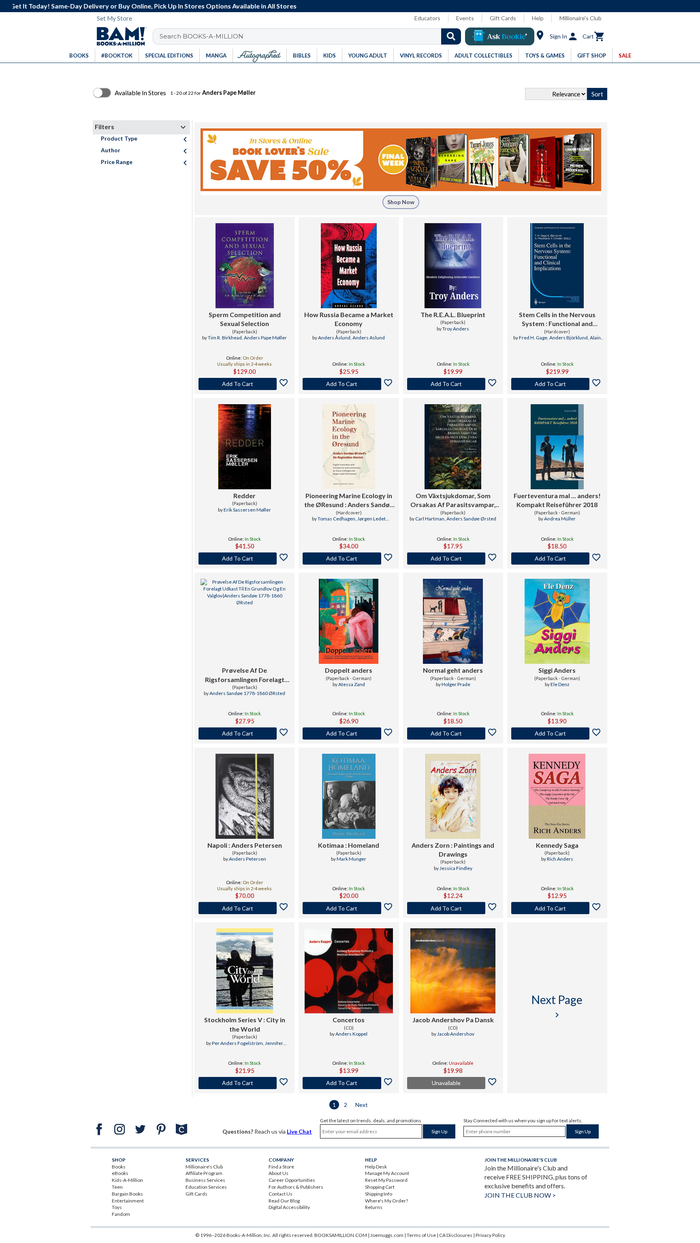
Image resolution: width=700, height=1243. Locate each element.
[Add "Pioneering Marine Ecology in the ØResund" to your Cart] (349, 558)
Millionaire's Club (580, 18)
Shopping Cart (380, 1187)
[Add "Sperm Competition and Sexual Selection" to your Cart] (244, 384)
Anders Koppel (351, 1034)
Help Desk (376, 1167)
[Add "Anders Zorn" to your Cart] (453, 908)
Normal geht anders (453, 670)
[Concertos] (349, 970)
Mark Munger (351, 859)
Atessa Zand (351, 684)
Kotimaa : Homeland (348, 845)
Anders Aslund (368, 338)
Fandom (121, 1214)
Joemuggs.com (386, 1235)
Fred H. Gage (533, 338)
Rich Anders (560, 859)
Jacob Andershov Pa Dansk (453, 1019)
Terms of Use (421, 1235)
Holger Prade (456, 684)
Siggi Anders (557, 670)
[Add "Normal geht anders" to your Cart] (453, 733)
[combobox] (312, 36)
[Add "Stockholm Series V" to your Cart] (244, 1083)
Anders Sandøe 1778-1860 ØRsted (247, 693)
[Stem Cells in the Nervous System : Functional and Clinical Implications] (557, 265)
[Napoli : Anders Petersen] (244, 796)
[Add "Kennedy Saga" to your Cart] (557, 908)
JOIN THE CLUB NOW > (520, 1195)
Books (119, 1167)
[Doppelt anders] (348, 621)
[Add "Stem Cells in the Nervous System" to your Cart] (557, 384)
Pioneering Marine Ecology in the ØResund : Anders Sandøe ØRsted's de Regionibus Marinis (348, 501)
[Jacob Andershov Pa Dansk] (452, 970)
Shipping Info (378, 1194)
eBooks (120, 1173)
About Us (278, 1173)
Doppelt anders (348, 670)
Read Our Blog (284, 1201)
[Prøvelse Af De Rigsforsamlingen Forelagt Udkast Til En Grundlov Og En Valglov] (244, 621)
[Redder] (244, 446)
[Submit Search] (451, 36)
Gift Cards (503, 18)
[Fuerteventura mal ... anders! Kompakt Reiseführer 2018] (557, 446)
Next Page (557, 1006)
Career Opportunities (292, 1180)
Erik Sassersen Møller (247, 510)
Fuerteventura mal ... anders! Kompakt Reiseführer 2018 (557, 500)
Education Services (206, 1187)
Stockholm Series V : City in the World (244, 1024)
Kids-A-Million (127, 1180)
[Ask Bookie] (499, 36)
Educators (427, 18)
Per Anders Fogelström (237, 1043)
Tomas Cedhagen (336, 519)
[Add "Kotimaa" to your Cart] (349, 908)
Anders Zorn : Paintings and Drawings (453, 849)
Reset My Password (386, 1180)
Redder (244, 495)
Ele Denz (560, 684)
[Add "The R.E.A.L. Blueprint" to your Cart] (453, 384)
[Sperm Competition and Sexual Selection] (244, 265)
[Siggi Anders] (557, 621)
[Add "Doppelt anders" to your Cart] (349, 733)
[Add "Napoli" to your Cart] (244, 908)
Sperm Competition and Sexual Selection (245, 319)
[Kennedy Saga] (557, 796)
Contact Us (280, 1194)
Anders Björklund (568, 338)
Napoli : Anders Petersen (244, 845)
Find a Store (281, 1167)
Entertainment (128, 1201)
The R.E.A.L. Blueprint (452, 314)
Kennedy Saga (557, 845)
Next (361, 1104)
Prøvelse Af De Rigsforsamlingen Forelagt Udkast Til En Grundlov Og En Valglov (245, 675)
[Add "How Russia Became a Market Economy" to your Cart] (349, 384)
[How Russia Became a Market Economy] (349, 265)
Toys (117, 1207)
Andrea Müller (560, 519)
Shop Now (400, 201)
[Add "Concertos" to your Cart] (349, 1083)
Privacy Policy (490, 1235)
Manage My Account (387, 1173)
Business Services (205, 1180)
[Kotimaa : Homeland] (348, 796)
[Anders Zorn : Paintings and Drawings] (452, 796)
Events (465, 18)
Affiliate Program (204, 1173)
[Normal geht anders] (453, 621)
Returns (373, 1207)
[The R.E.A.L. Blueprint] (453, 265)
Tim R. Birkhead (225, 338)
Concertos (349, 1019)
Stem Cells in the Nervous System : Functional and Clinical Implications (557, 319)
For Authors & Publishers (296, 1187)
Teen (117, 1187)
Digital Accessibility (289, 1207)
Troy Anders (455, 329)
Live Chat (299, 1131)
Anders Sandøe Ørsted (471, 519)
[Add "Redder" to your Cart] (244, 558)
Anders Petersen (247, 859)
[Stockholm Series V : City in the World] (244, 970)
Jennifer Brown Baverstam (254, 1046)
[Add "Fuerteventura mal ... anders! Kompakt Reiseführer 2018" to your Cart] (557, 558)
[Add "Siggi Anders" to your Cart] (557, 733)
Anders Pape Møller (265, 338)
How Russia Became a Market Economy (348, 319)
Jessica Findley (456, 868)
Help (538, 18)
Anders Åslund (334, 338)
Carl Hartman (429, 519)
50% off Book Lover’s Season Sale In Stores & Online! (354, 6)
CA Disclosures (455, 1235)
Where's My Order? (386, 1201)
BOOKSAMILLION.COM (340, 1235)
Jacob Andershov (455, 1034)
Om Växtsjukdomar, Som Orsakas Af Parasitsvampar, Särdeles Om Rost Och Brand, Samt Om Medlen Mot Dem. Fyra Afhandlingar (453, 501)
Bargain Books (127, 1194)
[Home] (119, 36)
